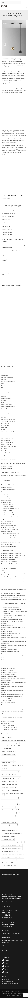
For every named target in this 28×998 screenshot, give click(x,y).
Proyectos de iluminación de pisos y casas (11, 553)
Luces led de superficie (8, 828)
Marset (3, 385)
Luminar (3, 436)
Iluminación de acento (8, 762)
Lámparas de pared (8, 839)
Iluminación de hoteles (11, 778)
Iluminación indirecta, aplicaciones (9, 649)
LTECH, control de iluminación (8, 432)
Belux (2, 402)
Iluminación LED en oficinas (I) (8, 666)
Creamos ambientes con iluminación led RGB (11, 696)
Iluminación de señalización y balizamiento (12, 794)
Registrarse (7, 480)
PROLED (3, 434)
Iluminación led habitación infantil (9, 676)
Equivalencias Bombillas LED (7, 721)
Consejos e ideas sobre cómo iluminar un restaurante (13, 577)
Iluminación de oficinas (9, 784)
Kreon (2, 383)
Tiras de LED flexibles (7, 510)
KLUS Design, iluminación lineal (8, 419)
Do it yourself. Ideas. (6, 723)
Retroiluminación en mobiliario (8, 674)
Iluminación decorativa (6, 487)
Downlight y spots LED (6, 494)
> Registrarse (5, 945)
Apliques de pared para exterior (8, 519)
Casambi (5, 540)
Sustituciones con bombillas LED (10, 727)
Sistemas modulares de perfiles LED (11, 508)
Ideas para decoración (9, 751)
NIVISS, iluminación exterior (7, 438)
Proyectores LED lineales (8, 506)
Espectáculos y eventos (6, 704)
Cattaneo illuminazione (6, 408)
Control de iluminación (6, 531)
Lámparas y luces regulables (12, 848)
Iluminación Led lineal (6, 502)
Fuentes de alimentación (7, 544)
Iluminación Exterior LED (6, 468)
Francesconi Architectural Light (8, 406)
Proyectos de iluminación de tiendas (9, 557)
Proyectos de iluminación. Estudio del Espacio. (11, 619)
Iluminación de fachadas (9, 775)
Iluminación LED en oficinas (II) (8, 668)
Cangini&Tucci (4, 375)
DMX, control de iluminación (9, 538)
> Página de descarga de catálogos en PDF (12, 933)
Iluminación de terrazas (10, 798)
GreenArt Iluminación (6, 444)
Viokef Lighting (4, 427)
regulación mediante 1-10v (9, 865)
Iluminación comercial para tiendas (12, 760)
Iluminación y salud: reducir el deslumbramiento (12, 664)
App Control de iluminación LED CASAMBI (10, 593)
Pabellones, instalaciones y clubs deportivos (13, 854)
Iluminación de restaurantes (12, 790)
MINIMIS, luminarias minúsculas (8, 381)
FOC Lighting (4, 455)
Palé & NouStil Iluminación (7, 442)
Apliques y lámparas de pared (8, 489)
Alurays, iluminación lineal (7, 453)
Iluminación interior (6, 901)
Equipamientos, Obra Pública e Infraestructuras (12, 563)
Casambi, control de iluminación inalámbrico (13, 740)
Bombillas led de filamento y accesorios (10, 542)
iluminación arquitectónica (10, 757)
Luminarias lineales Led (8, 504)
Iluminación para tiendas (9, 816)
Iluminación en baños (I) (6, 635)
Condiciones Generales (7, 981)
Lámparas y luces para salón (12, 845)
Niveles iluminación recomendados (9, 660)
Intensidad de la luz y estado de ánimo (10, 662)
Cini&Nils (3, 373)
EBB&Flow (3, 396)
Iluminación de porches (9, 787)
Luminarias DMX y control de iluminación (12, 833)
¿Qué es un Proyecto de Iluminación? (9, 570)
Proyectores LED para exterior (8, 527)
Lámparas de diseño (9, 836)
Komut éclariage (5, 411)
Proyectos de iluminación (9, 860)
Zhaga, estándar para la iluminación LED (12, 609)
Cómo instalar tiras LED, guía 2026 (10, 729)
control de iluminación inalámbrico (11, 746)
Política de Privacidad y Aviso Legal (10, 979)
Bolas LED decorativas (6, 523)
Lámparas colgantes (6, 500)
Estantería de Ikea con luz (9, 725)
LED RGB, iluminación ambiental (8, 546)
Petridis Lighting (5, 425)
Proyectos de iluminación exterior (9, 561)
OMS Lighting (4, 448)
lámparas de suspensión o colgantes (13, 842)
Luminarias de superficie (7, 491)
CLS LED (3, 369)
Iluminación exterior (15, 901)
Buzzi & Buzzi (4, 415)
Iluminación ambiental (8, 754)
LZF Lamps (3, 400)
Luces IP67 (15, 825)
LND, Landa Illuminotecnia (7, 377)
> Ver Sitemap (5, 953)
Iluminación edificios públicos (11, 804)
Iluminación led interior (11, 813)
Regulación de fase (7, 862)
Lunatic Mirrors (4, 450)
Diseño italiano (6, 748)
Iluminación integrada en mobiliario (9, 672)
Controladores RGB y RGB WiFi (10, 535)
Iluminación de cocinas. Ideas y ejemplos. (10, 633)
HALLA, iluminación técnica (7, 457)
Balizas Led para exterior (7, 521)
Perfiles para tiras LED (8, 512)
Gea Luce (3, 394)
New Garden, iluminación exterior (9, 446)
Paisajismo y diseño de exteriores (12, 857)
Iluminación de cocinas (6, 631)
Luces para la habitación (10, 830)
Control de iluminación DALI (10, 743)
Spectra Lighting (5, 392)
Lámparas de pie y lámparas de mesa (10, 498)
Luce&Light (3, 417)
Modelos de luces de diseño (10, 851)
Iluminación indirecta (8, 807)
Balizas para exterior (8, 737)
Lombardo (3, 379)
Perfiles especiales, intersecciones (12, 517)
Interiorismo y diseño (10, 819)
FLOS (2, 387)
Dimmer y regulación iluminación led (11, 533)
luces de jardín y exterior (9, 822)
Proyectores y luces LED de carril (8, 496)
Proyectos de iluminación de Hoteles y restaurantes (13, 555)
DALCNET (3, 429)
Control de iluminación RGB (7, 715)
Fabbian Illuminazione (6, 398)
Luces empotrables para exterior (9, 525)
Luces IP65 (6, 825)
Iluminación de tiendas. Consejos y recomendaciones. (13, 579)
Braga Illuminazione (5, 440)
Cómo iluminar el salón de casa (8, 625)
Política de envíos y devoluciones (10, 983)
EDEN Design (4, 371)
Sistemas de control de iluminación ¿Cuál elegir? (12, 709)
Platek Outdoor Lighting (6, 404)
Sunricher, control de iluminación (8, 459)
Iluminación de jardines (9, 781)
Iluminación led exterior (10, 810)
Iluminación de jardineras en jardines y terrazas (12, 694)
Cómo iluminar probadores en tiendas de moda (14, 585)
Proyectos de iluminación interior (8, 559)
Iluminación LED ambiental (7, 670)
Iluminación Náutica (5, 707)
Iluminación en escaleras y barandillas (10, 651)
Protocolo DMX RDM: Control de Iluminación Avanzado (13, 587)
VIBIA (2, 390)
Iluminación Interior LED (6, 466)
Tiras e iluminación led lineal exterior (9, 529)
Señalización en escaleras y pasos (9, 653)
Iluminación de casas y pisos (12, 766)
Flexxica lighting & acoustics (7, 413)
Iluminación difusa (8, 801)
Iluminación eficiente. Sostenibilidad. (11, 607)
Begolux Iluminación (5, 423)
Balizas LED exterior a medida (8, 702)
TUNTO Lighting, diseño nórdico (8, 421)
